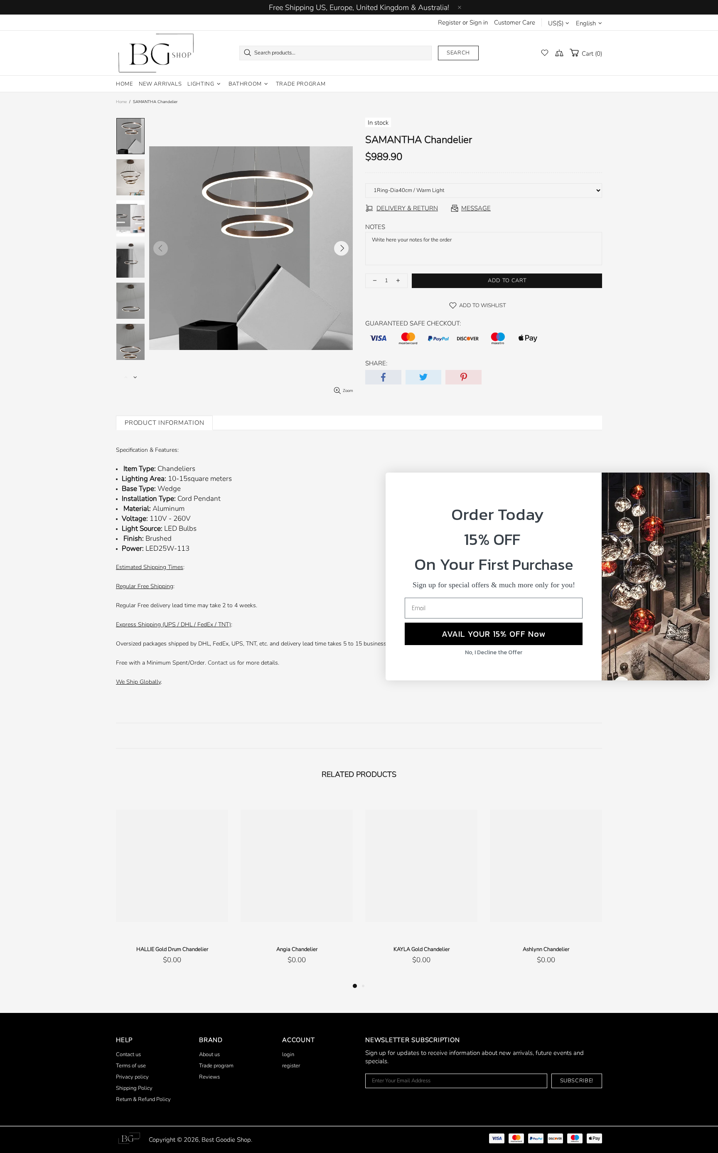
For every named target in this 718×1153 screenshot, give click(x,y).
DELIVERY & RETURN (407, 208)
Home (121, 102)
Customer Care (514, 22)
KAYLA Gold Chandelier (421, 949)
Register (449, 22)
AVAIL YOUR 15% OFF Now (494, 634)
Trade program (216, 1065)
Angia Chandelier (296, 949)
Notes (375, 227)
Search (458, 53)
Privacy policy (132, 1077)
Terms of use (131, 1065)
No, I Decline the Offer (493, 652)
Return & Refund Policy (143, 1099)
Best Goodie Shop (156, 53)
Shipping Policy (134, 1088)
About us (209, 1054)
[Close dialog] (699, 483)
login (288, 1054)
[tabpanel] (172, 887)
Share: (376, 363)
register (291, 1065)
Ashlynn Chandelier (546, 949)
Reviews (209, 1077)
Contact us (222, 663)
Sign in (479, 22)
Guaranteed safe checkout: (413, 323)
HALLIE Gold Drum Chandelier (172, 949)
